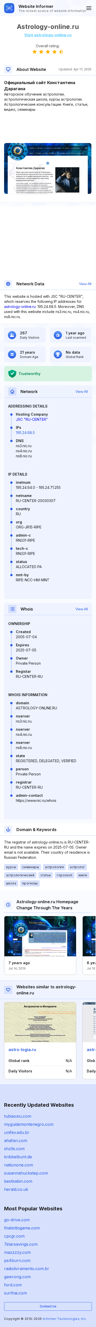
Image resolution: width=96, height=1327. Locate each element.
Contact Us (48, 1306)
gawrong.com (17, 1276)
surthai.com (15, 1292)
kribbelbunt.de (18, 1156)
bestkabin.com (18, 1181)
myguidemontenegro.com (29, 1124)
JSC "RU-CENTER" (32, 419)
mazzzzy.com (17, 1252)
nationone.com (18, 1164)
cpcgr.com (14, 1236)
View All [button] (85, 284)
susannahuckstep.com (26, 1173)
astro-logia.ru (22, 1049)
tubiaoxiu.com (17, 1116)
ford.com (13, 1284)
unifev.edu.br (16, 1132)
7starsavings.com (21, 1244)
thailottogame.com (22, 1227)
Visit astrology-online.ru (47, 35)
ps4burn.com (17, 1260)
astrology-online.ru (20, 306)
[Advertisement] (47, 127)
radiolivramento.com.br (26, 1268)
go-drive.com (17, 1219)
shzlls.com (14, 1148)
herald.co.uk (16, 1189)
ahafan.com (15, 1140)
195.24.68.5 (25, 432)
